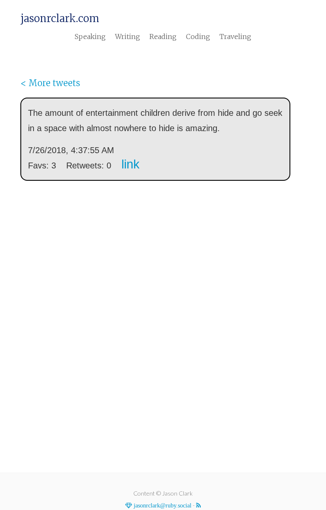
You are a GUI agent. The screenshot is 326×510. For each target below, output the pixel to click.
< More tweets (50, 83)
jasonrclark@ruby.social (161, 505)
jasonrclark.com (59, 19)
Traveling (235, 36)
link (130, 164)
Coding (198, 36)
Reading (163, 36)
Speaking (90, 36)
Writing (127, 36)
